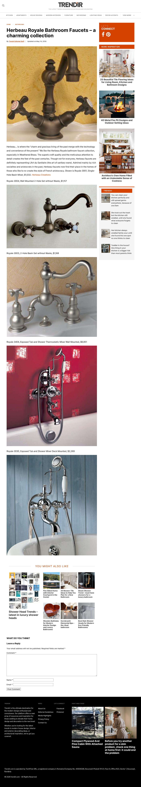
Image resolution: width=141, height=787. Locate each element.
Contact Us (42, 723)
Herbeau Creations (41, 174)
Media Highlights (44, 716)
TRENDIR (70, 4)
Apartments (21, 15)
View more (127, 15)
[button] (52, 216)
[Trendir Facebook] (103, 34)
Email (10, 684)
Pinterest (60, 712)
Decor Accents (111, 15)
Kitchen (9, 15)
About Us (41, 708)
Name (10, 680)
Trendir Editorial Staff (16, 41)
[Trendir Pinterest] (108, 35)
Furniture (69, 15)
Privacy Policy (43, 719)
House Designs (36, 15)
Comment (11, 653)
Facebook (60, 708)
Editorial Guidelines (45, 712)
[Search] (3, 5)
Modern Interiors (53, 15)
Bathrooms (81, 15)
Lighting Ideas (96, 15)
